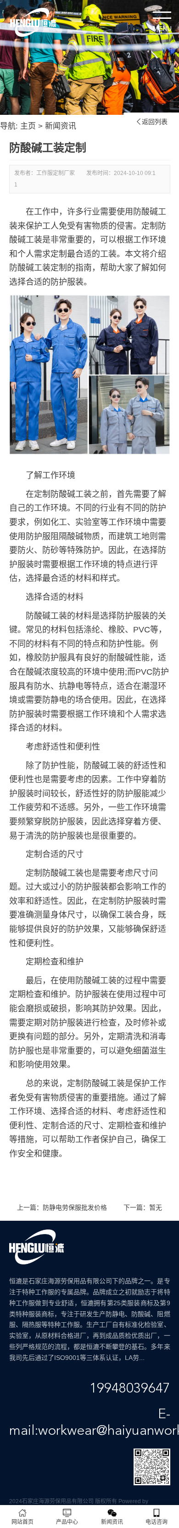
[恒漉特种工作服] (33, 22)
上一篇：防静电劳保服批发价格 (62, 1207)
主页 (28, 126)
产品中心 (67, 1522)
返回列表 (151, 121)
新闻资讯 (60, 126)
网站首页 (22, 1522)
